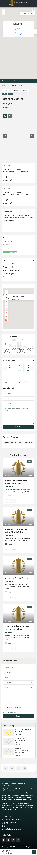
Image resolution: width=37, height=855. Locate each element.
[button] (23, 44)
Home (3, 85)
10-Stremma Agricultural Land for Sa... (22, 740)
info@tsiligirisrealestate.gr (12, 829)
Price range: (6, 707)
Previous (5, 368)
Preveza (6, 107)
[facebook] (5, 768)
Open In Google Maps (10, 252)
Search (18, 716)
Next (32, 368)
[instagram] (24, 768)
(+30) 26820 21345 (10, 823)
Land (8, 85)
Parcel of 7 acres (19, 296)
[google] (12, 768)
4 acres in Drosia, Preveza (17, 578)
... (30, 492)
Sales (4, 94)
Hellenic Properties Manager (9, 852)
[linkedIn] (18, 768)
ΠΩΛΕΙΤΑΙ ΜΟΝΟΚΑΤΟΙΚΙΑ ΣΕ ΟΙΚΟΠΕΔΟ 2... (21, 750)
